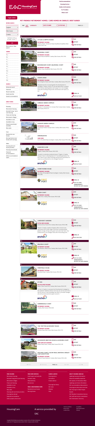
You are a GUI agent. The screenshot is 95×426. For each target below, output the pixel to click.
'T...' (7, 78)
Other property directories (14, 398)
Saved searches (10, 94)
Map (23, 25)
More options (9, 46)
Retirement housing (11, 108)
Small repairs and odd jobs (34, 376)
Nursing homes (31, 391)
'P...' (7, 73)
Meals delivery (31, 380)
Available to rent (10, 119)
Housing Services (64, 4)
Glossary (51, 389)
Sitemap (78, 410)
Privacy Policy (66, 408)
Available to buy (10, 122)
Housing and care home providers (15, 392)
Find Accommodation (64, 1)
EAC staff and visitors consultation (78, 396)
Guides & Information (65, 7)
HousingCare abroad (12, 394)
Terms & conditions (67, 406)
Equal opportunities (80, 408)
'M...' (7, 71)
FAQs (50, 391)
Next (66, 364)
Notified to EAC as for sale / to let (12, 38)
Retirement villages (11, 117)
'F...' (7, 61)
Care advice (52, 378)
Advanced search (10, 87)
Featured (8, 89)
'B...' (7, 57)
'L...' (7, 68)
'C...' (7, 59)
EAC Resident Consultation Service (78, 394)
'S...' (7, 75)
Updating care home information (78, 383)
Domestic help (31, 378)
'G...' (7, 64)
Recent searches (10, 91)
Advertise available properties (77, 378)
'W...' (7, 80)
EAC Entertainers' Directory (76, 398)
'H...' (7, 66)
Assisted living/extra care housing (16, 378)
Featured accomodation (13, 396)
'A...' (7, 54)
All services (31, 383)
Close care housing (11, 115)
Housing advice (53, 376)
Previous (44, 364)
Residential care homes (34, 389)
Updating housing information (77, 376)
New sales (8, 128)
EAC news (51, 386)
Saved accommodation (12, 96)
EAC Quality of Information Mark (77, 380)
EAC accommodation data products (78, 385)
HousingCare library (54, 384)
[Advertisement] (54, 31)
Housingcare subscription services (78, 387)
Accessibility (78, 406)
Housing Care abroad (11, 149)
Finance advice (52, 380)
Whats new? (65, 12)
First (29, 364)
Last (80, 364)
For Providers (64, 9)
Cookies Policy (66, 410)
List (27, 25)
